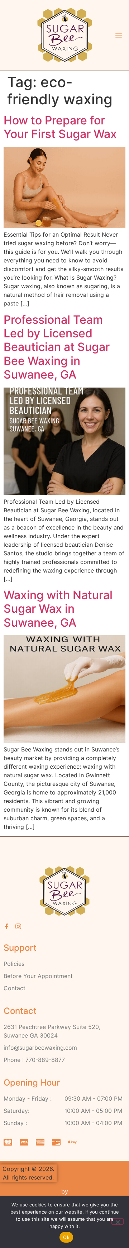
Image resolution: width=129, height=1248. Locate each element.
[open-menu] (118, 36)
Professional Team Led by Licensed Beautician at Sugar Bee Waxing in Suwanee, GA (57, 347)
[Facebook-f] (6, 926)
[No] (117, 1221)
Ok (66, 1237)
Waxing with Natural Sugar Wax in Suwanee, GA (58, 609)
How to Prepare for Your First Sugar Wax (60, 127)
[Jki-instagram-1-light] (18, 926)
